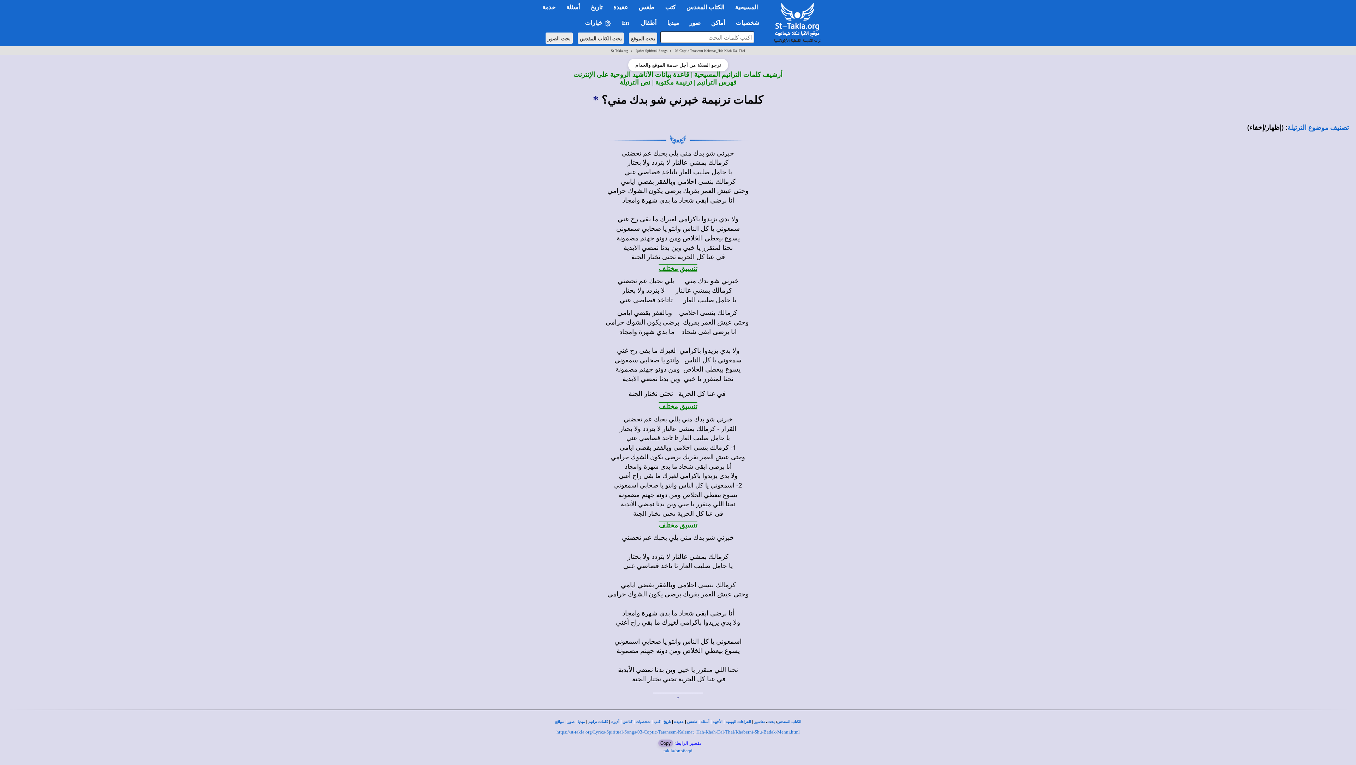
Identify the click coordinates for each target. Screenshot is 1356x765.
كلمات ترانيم (598, 722)
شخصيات (643, 722)
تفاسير (759, 722)
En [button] (626, 22)
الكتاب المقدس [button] (705, 7)
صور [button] (695, 22)
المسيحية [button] (746, 7)
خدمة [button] (549, 7)
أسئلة (705, 722)
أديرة (615, 722)
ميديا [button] (673, 22)
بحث (771, 722)
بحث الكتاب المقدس (601, 38)
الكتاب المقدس (789, 722)
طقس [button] (647, 7)
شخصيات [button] (749, 22)
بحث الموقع (643, 38)
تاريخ (667, 722)
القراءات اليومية (738, 722)
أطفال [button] (649, 22)
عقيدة (679, 722)
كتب (657, 722)
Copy (665, 743)
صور (571, 722)
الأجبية (717, 722)
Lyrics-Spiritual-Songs (651, 51)
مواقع (559, 722)
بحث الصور (559, 38)
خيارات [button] (594, 22)
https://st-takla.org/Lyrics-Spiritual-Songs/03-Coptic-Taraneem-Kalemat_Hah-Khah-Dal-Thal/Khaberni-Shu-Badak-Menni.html (678, 732)
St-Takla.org (619, 51)
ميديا (581, 722)
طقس (692, 722)
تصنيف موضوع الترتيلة (1318, 127)
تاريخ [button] (597, 7)
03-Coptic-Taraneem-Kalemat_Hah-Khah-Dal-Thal (710, 51)
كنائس (627, 722)
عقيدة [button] (620, 7)
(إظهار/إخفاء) (1265, 127)
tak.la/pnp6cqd (678, 750)
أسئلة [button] (573, 7)
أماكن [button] (718, 22)
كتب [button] (670, 7)
